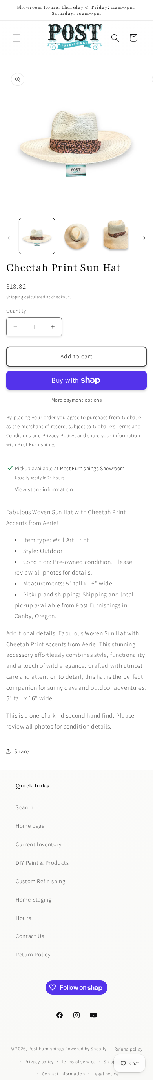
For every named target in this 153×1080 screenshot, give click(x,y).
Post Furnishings (46, 1048)
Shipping (15, 297)
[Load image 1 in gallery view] (37, 236)
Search (25, 807)
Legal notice (106, 1073)
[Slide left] (8, 238)
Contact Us (30, 936)
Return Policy (33, 954)
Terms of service (79, 1061)
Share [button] (21, 751)
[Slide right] (144, 238)
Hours (23, 918)
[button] (16, 38)
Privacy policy (39, 1061)
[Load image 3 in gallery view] (115, 236)
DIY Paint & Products (42, 862)
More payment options (76, 399)
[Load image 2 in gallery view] (76, 236)
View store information (44, 489)
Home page (30, 825)
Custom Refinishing (40, 881)
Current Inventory (39, 844)
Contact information (63, 1073)
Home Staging (34, 899)
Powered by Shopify (85, 1048)
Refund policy (128, 1049)
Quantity (16, 310)
